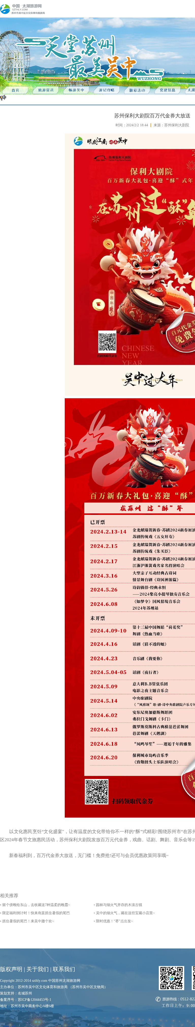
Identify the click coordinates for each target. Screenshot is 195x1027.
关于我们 (37, 969)
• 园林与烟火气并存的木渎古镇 (118, 905)
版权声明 (11, 969)
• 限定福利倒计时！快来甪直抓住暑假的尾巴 (35, 913)
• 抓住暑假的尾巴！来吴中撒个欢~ (27, 921)
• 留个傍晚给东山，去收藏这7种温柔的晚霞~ (35, 905)
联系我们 (64, 969)
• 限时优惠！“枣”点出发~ (113, 921)
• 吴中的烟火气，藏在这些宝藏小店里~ (124, 913)
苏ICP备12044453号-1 (34, 1000)
